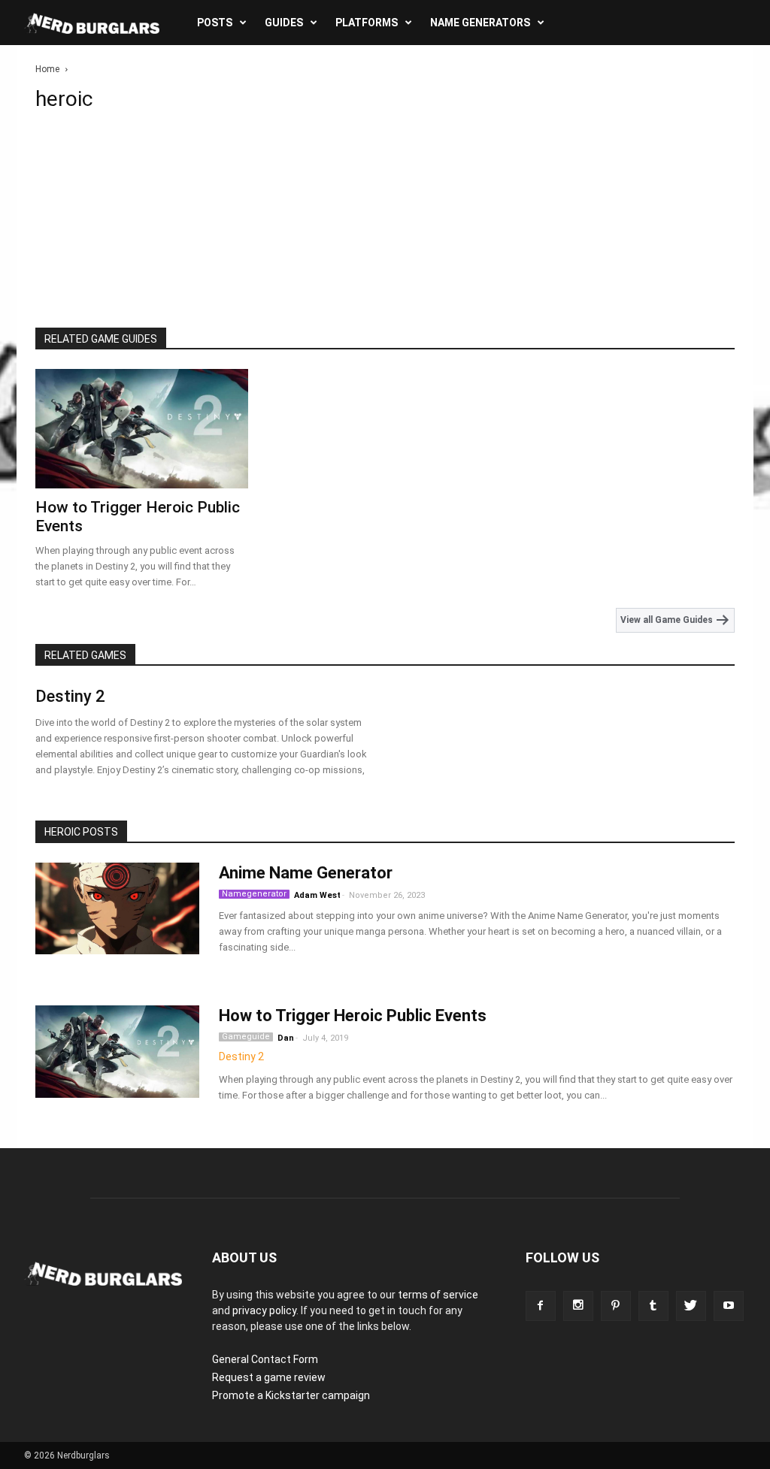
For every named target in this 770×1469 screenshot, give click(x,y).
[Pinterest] (616, 1306)
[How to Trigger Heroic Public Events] (141, 428)
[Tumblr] (653, 1306)
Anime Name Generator (306, 872)
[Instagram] (578, 1306)
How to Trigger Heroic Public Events (353, 1015)
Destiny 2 (70, 696)
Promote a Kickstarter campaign (291, 1395)
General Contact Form (265, 1359)
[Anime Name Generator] (117, 908)
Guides (284, 23)
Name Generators (480, 23)
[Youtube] (729, 1306)
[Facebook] (541, 1306)
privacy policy (264, 1310)
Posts (214, 23)
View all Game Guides (667, 620)
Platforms (366, 23)
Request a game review (269, 1377)
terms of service (438, 1295)
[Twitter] (691, 1306)
